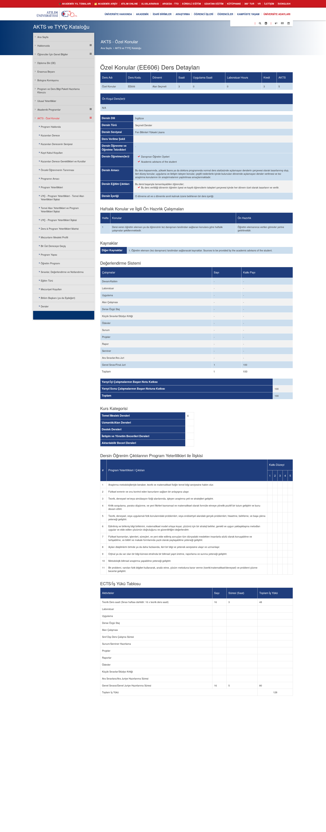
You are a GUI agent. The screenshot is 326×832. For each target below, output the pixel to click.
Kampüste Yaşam (248, 14)
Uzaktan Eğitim (214, 3)
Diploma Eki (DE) (46, 63)
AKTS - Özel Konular (48, 118)
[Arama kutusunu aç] (260, 23)
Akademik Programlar (49, 109)
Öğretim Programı (50, 263)
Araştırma (183, 14)
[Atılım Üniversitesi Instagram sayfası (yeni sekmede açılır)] (246, 23)
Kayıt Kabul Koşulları (52, 152)
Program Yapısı (49, 254)
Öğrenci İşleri (203, 14)
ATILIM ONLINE (129, 3)
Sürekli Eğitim (191, 3)
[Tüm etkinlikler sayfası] (288, 23)
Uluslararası (150, 3)
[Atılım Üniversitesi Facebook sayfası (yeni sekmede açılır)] (233, 23)
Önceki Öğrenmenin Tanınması (57, 170)
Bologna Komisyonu (48, 80)
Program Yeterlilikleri (52, 187)
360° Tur (249, 3)
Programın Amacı (50, 178)
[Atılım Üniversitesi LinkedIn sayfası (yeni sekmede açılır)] (242, 23)
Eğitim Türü (47, 280)
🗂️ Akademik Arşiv (105, 3)
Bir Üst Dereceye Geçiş (53, 246)
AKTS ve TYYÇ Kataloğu (128, 48)
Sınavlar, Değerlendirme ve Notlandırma (62, 272)
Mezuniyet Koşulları (51, 289)
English (284, 3)
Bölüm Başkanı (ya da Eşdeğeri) (58, 298)
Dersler (45, 306)
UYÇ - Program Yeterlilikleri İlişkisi (59, 220)
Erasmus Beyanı (46, 71)
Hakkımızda (43, 45)
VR (259, 3)
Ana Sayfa (106, 48)
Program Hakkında (51, 126)
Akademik (142, 14)
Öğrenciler (225, 14)
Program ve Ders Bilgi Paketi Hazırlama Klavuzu (58, 90)
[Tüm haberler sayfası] (282, 23)
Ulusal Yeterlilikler (46, 101)
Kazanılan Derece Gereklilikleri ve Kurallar (63, 161)
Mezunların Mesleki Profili (54, 237)
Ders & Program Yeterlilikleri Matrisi (60, 228)
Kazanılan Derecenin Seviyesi (57, 144)
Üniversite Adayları (277, 14)
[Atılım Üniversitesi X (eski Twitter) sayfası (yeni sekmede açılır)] (238, 23)
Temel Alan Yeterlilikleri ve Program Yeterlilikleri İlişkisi (60, 209)
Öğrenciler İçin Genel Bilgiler (52, 54)
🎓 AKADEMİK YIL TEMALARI (75, 3)
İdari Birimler (162, 14)
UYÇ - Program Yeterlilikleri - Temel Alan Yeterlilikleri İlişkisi (62, 197)
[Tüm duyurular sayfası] (276, 23)
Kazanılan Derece (50, 135)
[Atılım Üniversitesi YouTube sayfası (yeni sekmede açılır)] (250, 23)
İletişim (269, 3)
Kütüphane (234, 3)
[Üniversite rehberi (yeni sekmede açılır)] (266, 23)
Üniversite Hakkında (118, 14)
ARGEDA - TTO (170, 3)
